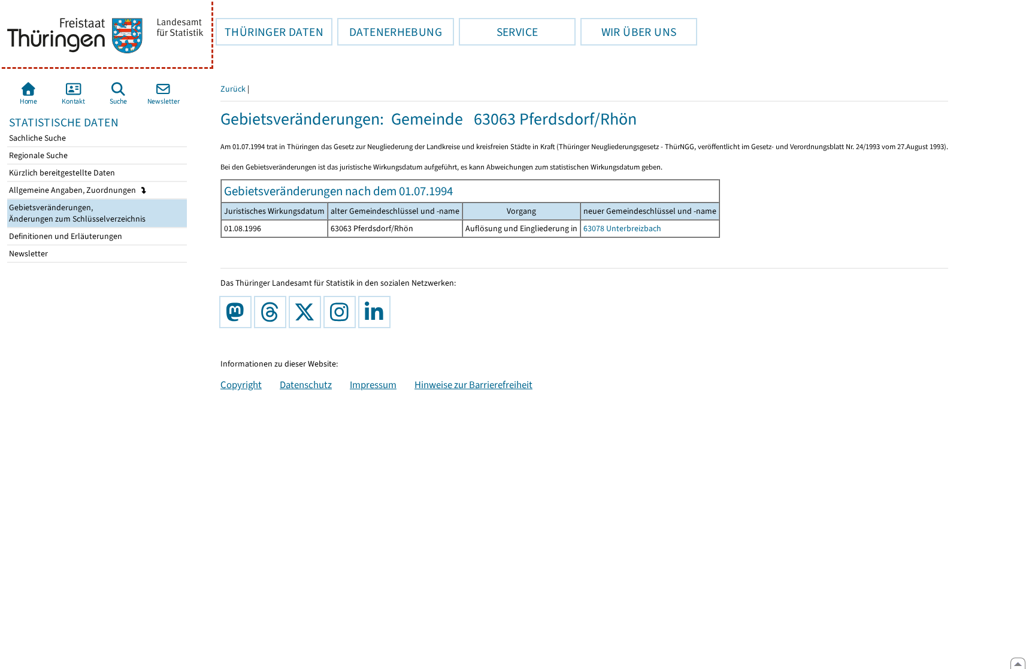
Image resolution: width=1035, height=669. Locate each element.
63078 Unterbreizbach (622, 228)
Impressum (373, 384)
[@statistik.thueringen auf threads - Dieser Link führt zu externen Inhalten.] (272, 312)
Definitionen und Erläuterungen (64, 236)
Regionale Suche (37, 155)
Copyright (241, 384)
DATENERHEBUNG (389, 32)
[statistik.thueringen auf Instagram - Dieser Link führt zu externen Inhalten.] (342, 312)
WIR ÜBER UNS (628, 32)
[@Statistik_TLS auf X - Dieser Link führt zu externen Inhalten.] (307, 312)
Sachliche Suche (36, 138)
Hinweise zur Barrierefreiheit (473, 384)
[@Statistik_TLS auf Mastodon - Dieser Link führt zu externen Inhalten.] (237, 312)
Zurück (233, 89)
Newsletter (27, 253)
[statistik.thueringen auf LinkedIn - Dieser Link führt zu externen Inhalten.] (376, 312)
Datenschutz (306, 384)
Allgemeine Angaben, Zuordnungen (73, 190)
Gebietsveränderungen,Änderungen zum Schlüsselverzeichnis (76, 213)
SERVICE (498, 32)
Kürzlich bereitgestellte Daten (61, 172)
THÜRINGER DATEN (269, 32)
